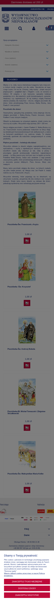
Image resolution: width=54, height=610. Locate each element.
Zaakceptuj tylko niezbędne (27, 581)
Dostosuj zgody (27, 588)
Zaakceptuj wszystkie (27, 595)
